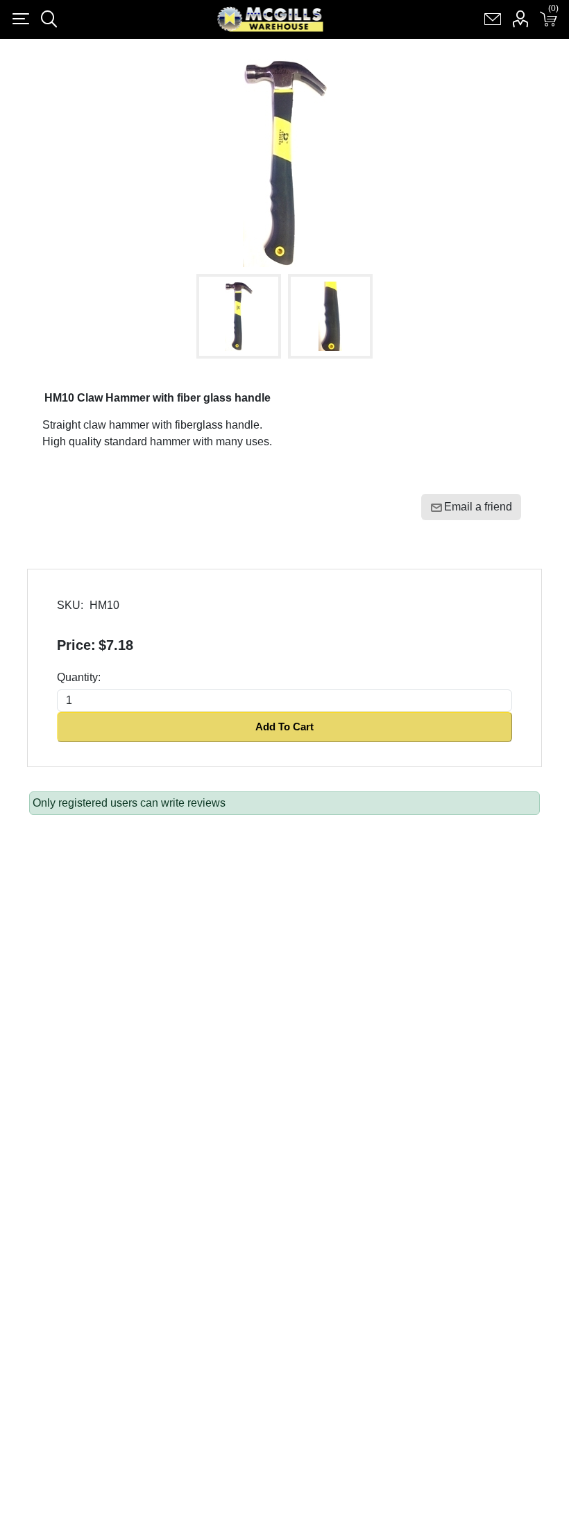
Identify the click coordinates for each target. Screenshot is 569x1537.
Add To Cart (284, 726)
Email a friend (478, 507)
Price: (76, 645)
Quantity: (79, 677)
